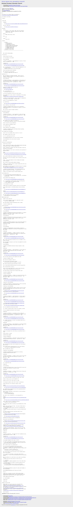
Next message (12, 6)
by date (15, 502)
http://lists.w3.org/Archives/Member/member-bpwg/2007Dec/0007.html (17, 23)
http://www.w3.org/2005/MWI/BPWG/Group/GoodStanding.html (15, 179)
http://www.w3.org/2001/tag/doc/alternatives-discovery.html (15, 420)
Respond (14, 5)
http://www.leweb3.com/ (9, 89)
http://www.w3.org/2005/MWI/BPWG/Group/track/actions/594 (15, 329)
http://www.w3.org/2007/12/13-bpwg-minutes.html (10, 15)
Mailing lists (7, 1)
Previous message (17, 6)
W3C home (3, 1)
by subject (21, 502)
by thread (18, 502)
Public (11, 1)
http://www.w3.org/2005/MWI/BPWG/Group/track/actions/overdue (16, 209)
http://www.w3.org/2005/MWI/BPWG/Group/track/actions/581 (15, 280)
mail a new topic (17, 501)
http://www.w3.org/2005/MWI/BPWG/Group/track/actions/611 (14, 117)
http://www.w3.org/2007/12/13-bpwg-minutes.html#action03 (14, 485)
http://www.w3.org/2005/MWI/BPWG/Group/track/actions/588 (14, 236)
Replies (26, 6)
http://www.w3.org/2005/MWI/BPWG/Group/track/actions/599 (15, 342)
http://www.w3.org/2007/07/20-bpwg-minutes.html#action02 (15, 305)
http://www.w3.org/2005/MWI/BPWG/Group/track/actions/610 (15, 85)
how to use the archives (8, 503)
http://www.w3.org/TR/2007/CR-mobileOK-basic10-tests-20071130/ (16, 154)
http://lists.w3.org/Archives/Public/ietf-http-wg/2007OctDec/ (16, 387)
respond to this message (11, 501)
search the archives (16, 503)
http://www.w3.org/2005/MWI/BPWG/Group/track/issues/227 (15, 438)
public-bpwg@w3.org (16, 1)
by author (25, 502)
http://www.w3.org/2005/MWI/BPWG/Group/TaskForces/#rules (15, 103)
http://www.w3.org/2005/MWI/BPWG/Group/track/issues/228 (15, 290)
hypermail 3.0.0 (13, 504)
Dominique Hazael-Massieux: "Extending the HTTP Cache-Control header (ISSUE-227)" (23, 497)
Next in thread (22, 6)
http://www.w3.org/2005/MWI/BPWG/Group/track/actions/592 (14, 253)
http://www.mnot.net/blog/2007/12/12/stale (12, 413)
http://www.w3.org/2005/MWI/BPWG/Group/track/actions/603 (14, 374)
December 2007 (22, 1)
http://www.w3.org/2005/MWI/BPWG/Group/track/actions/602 (14, 359)
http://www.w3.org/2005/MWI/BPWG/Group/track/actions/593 (15, 318)
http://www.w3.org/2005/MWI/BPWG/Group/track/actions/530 (15, 301)
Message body (10, 5)
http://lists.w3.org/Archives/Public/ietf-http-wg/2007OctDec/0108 (15, 397)
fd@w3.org (11, 8)
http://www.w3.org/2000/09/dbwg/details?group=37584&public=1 (16, 189)
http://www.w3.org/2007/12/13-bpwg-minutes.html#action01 (14, 96)
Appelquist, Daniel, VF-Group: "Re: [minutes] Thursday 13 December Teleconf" (20, 496)
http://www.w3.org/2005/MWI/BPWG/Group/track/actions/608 (15, 65)
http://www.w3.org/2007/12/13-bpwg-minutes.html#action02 (14, 167)
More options (18, 5)
